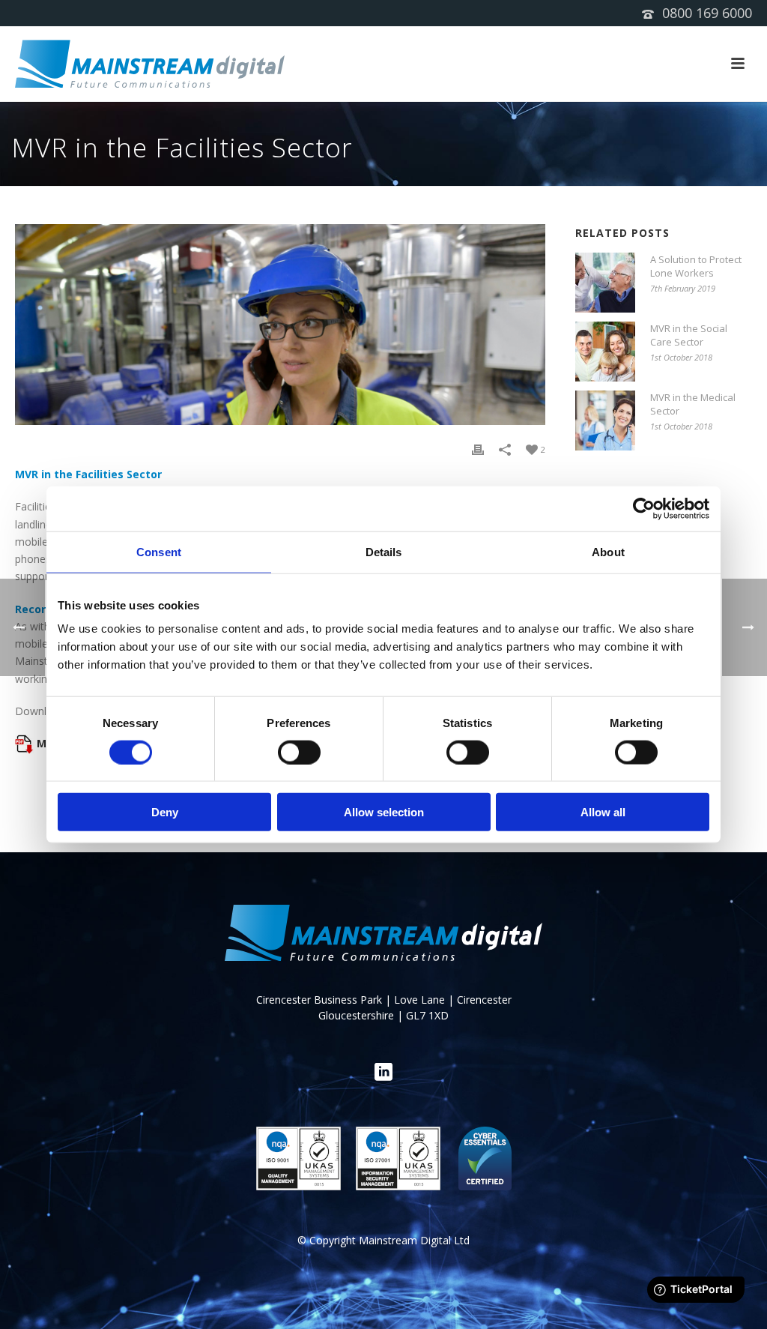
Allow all (602, 812)
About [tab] (608, 551)
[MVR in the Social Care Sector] (605, 352)
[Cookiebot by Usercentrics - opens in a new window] (643, 508)
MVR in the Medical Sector (693, 404)
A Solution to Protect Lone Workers (696, 266)
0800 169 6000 (707, 13)
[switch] (299, 752)
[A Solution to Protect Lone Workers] (605, 283)
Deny (164, 812)
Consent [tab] (158, 551)
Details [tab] (384, 551)
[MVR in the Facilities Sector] (280, 324)
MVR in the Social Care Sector (688, 335)
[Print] (478, 448)
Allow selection (384, 812)
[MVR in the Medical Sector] (605, 420)
